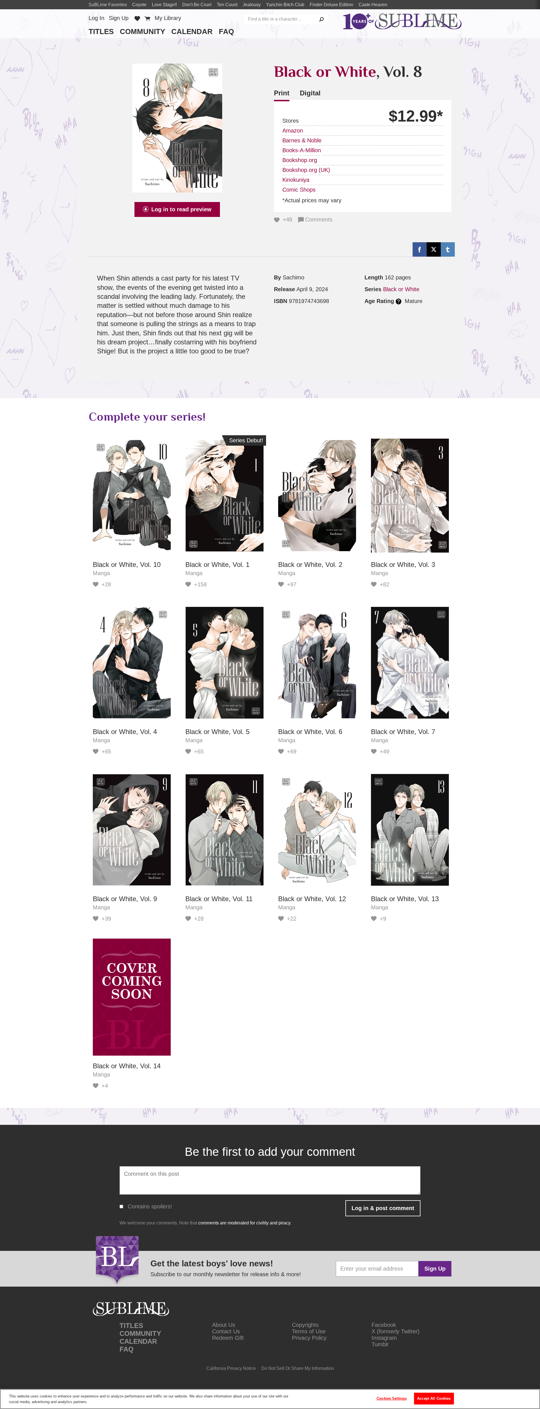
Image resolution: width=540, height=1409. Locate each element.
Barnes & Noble (301, 140)
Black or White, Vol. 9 (125, 899)
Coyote (139, 4)
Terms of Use (308, 1331)
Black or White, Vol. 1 (217, 564)
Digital (310, 93)
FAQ (226, 31)
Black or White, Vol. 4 (125, 731)
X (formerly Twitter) (396, 1331)
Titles (101, 31)
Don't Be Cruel (197, 4)
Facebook (384, 1325)
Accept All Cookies (434, 1398)
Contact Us (226, 1331)
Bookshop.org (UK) (306, 170)
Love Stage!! (164, 4)
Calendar (192, 31)
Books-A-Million (301, 150)
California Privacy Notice (231, 1368)
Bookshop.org (299, 160)
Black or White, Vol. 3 (403, 564)
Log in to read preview (181, 209)
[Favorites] (137, 18)
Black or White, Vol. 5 (217, 731)
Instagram (384, 1338)
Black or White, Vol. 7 (403, 731)
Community (142, 31)
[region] (270, 1399)
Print (281, 93)
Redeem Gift (228, 1338)
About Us (223, 1325)
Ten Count (227, 4)
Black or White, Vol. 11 (219, 899)
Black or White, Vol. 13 (405, 899)
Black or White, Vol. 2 (310, 564)
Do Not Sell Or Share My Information (297, 1368)
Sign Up (119, 18)
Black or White (325, 71)
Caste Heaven (373, 4)
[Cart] (147, 18)
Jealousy (252, 4)
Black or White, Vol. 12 (312, 899)
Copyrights (305, 1325)
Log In (96, 18)
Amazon (292, 130)
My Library (168, 18)
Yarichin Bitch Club (285, 4)
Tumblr (380, 1344)
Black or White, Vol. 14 (127, 1066)
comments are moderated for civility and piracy (244, 1222)
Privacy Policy (309, 1338)
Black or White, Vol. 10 (127, 564)
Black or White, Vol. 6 (310, 731)
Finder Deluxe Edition (331, 4)
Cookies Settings (392, 1398)
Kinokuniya (295, 180)
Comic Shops (299, 190)
